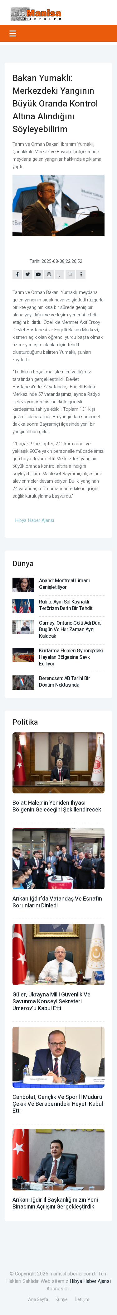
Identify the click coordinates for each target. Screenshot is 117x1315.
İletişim (82, 1299)
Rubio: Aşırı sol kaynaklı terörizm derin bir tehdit (66, 605)
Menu (14, 33)
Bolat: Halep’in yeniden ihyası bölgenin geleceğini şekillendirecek (56, 806)
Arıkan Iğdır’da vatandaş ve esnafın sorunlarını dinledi (57, 902)
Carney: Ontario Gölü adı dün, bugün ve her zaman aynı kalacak (70, 629)
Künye (62, 1299)
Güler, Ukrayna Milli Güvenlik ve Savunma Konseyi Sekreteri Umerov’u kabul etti (51, 1002)
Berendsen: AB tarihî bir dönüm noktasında (64, 682)
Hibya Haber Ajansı (90, 1281)
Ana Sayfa (38, 1299)
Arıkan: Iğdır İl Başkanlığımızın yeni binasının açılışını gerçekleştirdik (55, 1203)
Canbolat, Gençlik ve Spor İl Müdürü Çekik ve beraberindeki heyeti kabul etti (57, 1104)
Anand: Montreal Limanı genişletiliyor (64, 584)
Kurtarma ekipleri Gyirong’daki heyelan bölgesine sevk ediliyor (71, 657)
